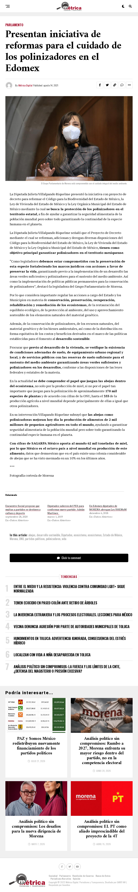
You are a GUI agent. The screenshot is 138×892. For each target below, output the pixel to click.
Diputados (66, 535)
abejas (31, 535)
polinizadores (53, 538)
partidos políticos (35, 538)
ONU (21, 538)
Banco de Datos (103, 875)
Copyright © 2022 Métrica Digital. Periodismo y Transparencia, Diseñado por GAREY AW (87, 882)
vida (64, 538)
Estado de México (112, 535)
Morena (14, 538)
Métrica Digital (25, 85)
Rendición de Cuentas (83, 875)
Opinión (76, 878)
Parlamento (65, 875)
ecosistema (80, 535)
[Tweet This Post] (107, 85)
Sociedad (53, 875)
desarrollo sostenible (48, 535)
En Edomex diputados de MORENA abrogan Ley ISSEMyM (108, 507)
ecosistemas (95, 535)
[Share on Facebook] (100, 85)
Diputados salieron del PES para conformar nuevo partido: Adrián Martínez (65, 509)
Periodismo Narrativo (60, 878)
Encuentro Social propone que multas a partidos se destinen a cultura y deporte (22, 509)
